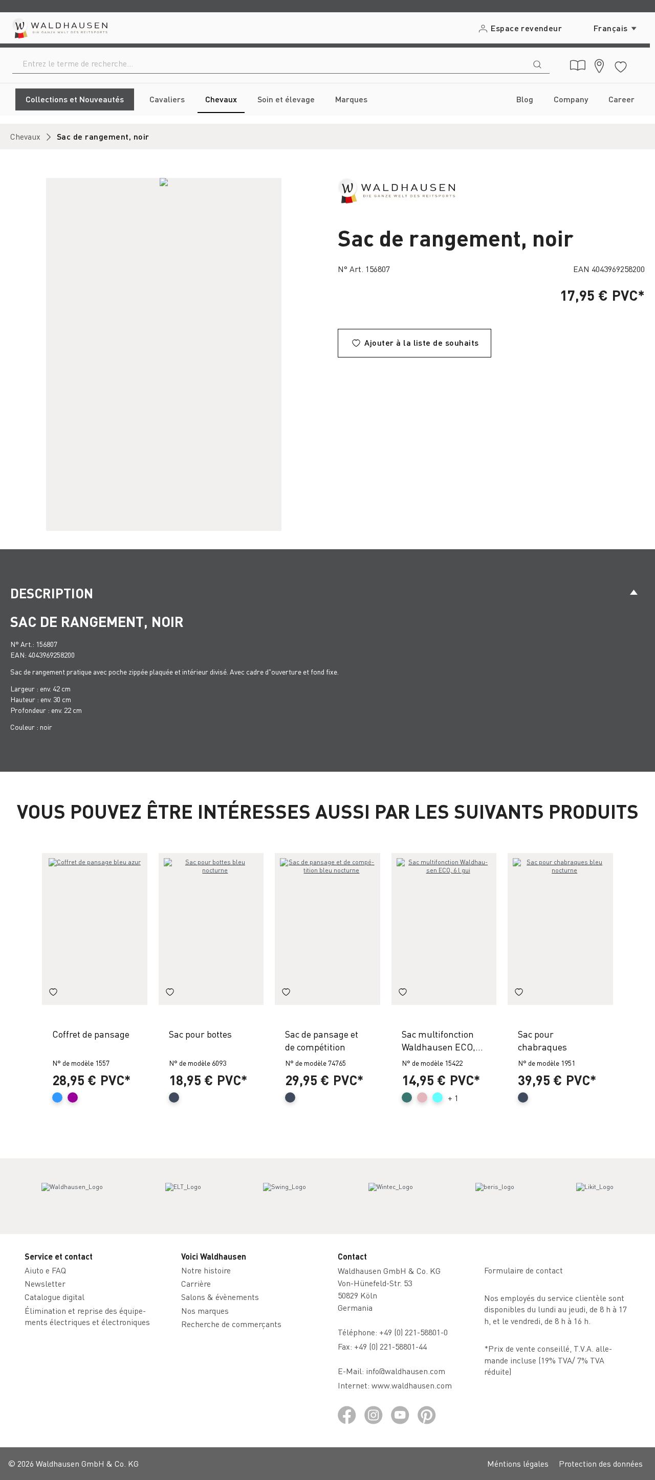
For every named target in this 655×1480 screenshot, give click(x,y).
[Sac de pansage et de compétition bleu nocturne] (327, 929)
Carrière (196, 1283)
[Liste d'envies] (621, 65)
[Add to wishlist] (53, 993)
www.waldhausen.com (412, 1385)
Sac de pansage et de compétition (321, 1040)
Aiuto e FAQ (45, 1270)
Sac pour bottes (200, 1034)
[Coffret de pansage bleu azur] (94, 929)
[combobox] (269, 63)
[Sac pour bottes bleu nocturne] (211, 929)
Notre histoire (206, 1270)
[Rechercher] (537, 63)
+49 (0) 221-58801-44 (392, 1346)
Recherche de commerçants (231, 1323)
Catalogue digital (54, 1296)
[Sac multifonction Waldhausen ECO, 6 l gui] (444, 929)
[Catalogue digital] (578, 65)
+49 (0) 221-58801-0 (413, 1332)
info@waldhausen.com (405, 1370)
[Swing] (284, 1196)
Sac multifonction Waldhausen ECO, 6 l (438, 1040)
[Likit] (595, 1196)
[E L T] (183, 1196)
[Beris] (494, 1196)
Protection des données (601, 1463)
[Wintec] (390, 1196)
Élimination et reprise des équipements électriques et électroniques (87, 1316)
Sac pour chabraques (542, 1040)
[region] (164, 354)
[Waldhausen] (396, 189)
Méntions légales (518, 1463)
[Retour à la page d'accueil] (59, 27)
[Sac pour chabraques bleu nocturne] (560, 929)
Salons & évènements (220, 1296)
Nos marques (205, 1310)
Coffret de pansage (90, 1034)
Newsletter (45, 1283)
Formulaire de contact (523, 1270)
